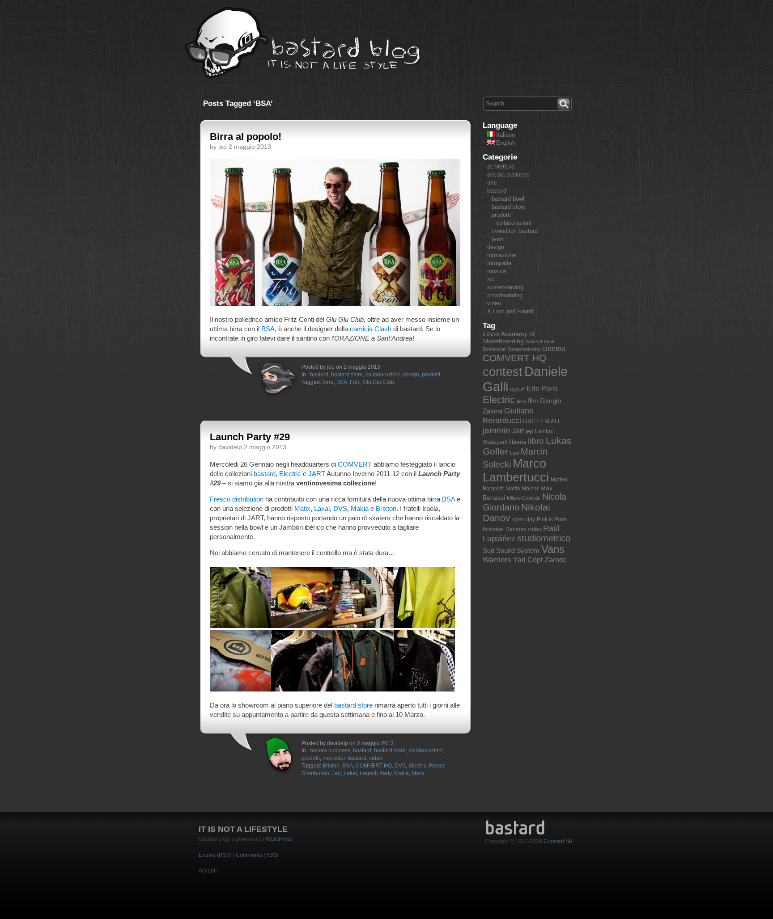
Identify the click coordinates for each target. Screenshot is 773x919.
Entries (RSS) (215, 855)
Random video (523, 529)
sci (491, 279)
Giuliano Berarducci (508, 415)
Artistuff (534, 341)
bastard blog (302, 42)
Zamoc (555, 560)
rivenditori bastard (344, 758)
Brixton (386, 508)
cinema (553, 348)
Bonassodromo (523, 349)
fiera (521, 401)
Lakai (322, 508)
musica (496, 271)
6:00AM (491, 334)
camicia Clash (370, 329)
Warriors (497, 560)
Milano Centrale (523, 498)
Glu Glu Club (378, 382)
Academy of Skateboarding (509, 337)
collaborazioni (382, 374)
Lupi (514, 452)
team (498, 239)
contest (502, 372)
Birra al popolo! (245, 136)
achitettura (500, 166)
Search (564, 103)
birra (328, 382)
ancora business (330, 750)
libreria (517, 441)
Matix (302, 508)
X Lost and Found (510, 311)
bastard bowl (508, 198)
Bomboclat (494, 349)
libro (536, 441)
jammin (496, 430)
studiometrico (543, 538)
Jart (336, 773)
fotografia (499, 263)
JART (316, 473)
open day (523, 519)
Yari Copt (528, 560)
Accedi (207, 871)
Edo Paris (542, 388)
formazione (501, 255)
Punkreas (493, 529)
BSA (268, 329)
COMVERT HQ (374, 766)
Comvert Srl (558, 841)
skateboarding (505, 287)
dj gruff (517, 389)
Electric (290, 473)
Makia (360, 508)
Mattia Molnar (522, 488)
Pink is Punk (552, 519)
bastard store (347, 374)
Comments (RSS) (257, 855)
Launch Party (375, 773)
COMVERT (355, 464)
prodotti (431, 374)
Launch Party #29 (250, 437)
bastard (319, 374)
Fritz (355, 382)
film (533, 401)
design (411, 374)
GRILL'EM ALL (542, 421)
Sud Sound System (511, 550)
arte (492, 182)
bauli (549, 341)
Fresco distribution (236, 499)
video (375, 758)
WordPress (279, 839)
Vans (553, 549)
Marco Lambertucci (516, 470)
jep (529, 431)
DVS (340, 508)
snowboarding (504, 295)
